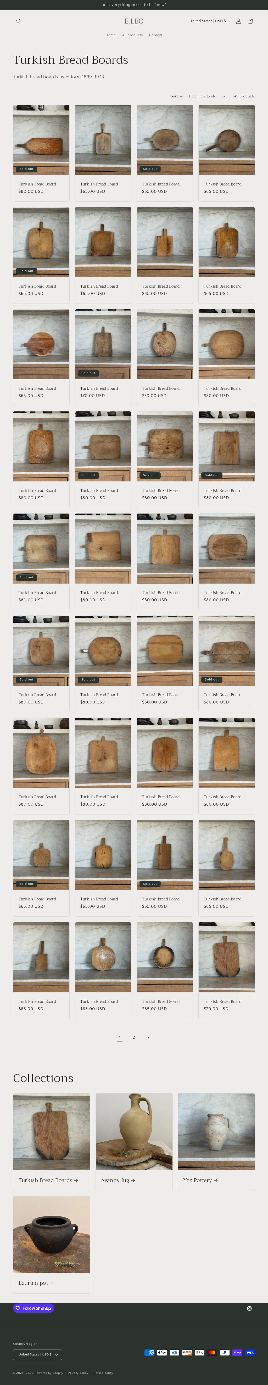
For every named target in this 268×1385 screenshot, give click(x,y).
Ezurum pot (33, 1283)
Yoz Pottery (197, 1180)
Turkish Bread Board (37, 184)
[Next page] (148, 1038)
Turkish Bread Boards (45, 1180)
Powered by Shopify (49, 1373)
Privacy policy (78, 1373)
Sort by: (177, 96)
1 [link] (120, 1037)
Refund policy (103, 1373)
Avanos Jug (115, 1180)
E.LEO (30, 1373)
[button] (19, 21)
